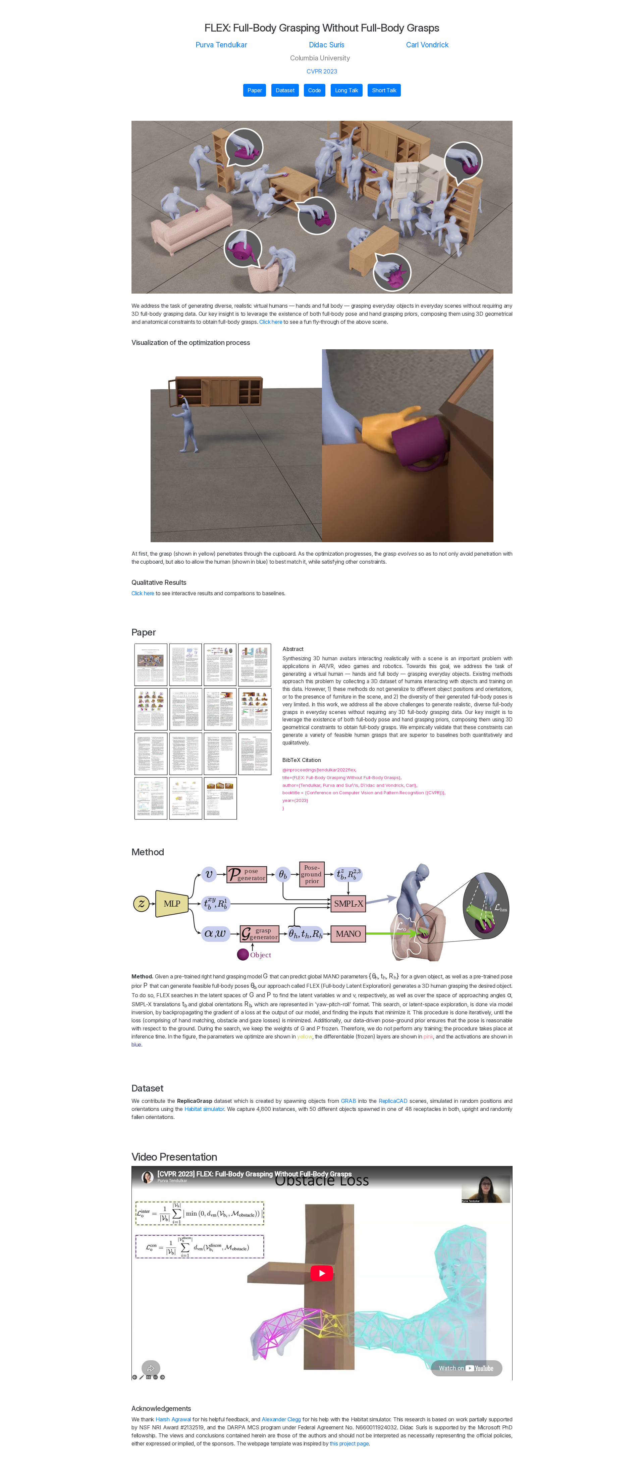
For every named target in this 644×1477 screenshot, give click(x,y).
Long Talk (346, 90)
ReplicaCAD (393, 1101)
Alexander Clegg (281, 1419)
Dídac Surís (326, 45)
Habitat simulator (204, 1109)
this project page (349, 1443)
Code (314, 90)
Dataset (285, 90)
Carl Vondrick (427, 45)
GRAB (348, 1101)
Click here (270, 321)
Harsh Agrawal (173, 1419)
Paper (255, 90)
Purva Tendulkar (221, 45)
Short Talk (384, 90)
